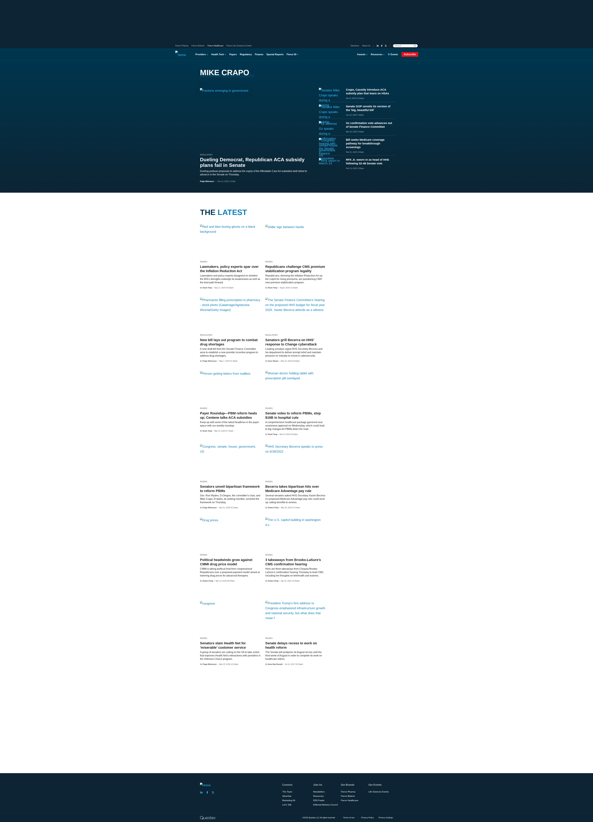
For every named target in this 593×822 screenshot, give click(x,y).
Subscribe (410, 54)
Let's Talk (286, 804)
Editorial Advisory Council (325, 804)
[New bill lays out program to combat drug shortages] (230, 305)
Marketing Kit (288, 800)
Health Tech (217, 54)
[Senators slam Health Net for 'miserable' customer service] (207, 603)
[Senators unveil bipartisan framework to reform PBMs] (230, 449)
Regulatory (246, 54)
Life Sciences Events (378, 791)
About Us (366, 46)
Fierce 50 (291, 54)
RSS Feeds (318, 800)
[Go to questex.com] (207, 817)
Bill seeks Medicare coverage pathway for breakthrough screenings (365, 143)
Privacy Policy (367, 818)
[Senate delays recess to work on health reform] (295, 611)
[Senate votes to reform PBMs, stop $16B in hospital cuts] (295, 376)
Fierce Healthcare (215, 46)
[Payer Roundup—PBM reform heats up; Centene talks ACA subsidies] (225, 373)
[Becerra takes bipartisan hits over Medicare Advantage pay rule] (295, 449)
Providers (200, 54)
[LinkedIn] (378, 46)
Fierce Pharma (181, 46)
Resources (376, 54)
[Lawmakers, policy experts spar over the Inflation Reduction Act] (230, 229)
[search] (415, 46)
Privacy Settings (386, 818)
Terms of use (349, 818)
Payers (233, 54)
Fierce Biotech (197, 46)
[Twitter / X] (386, 46)
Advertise (355, 46)
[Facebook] (382, 46)
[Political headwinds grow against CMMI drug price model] (209, 520)
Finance (259, 54)
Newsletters (319, 791)
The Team (287, 791)
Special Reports (275, 54)
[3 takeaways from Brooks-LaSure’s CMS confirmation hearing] (295, 522)
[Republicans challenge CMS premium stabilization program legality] (284, 226)
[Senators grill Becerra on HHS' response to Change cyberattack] (295, 305)
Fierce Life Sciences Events (239, 46)
